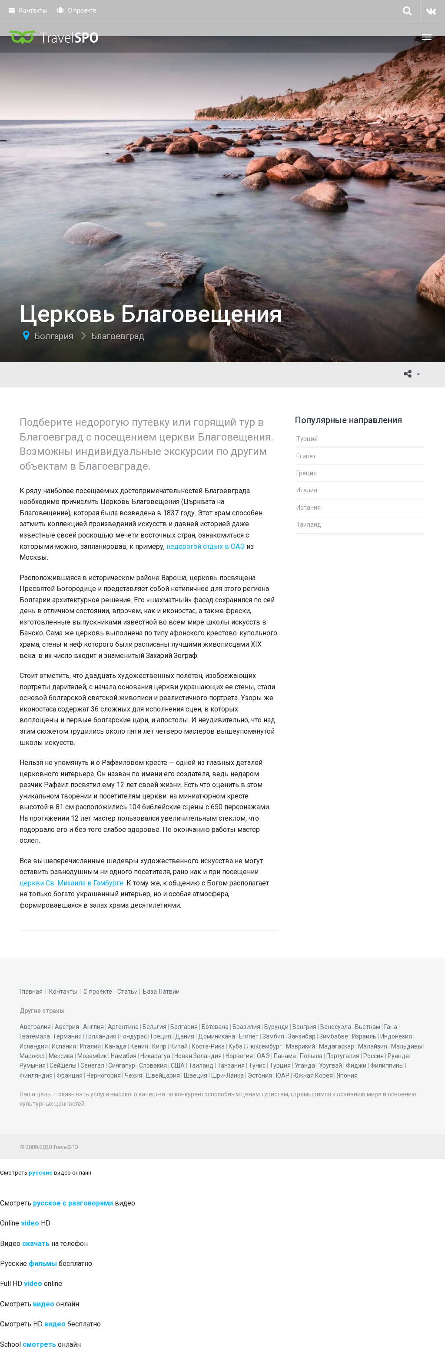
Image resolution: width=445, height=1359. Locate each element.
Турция (307, 438)
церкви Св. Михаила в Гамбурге (71, 883)
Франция (69, 1075)
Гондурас (133, 1036)
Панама (285, 1055)
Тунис (257, 1065)
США (178, 1065)
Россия (373, 1055)
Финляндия (36, 1075)
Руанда (398, 1055)
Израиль (364, 1036)
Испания (308, 507)
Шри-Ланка (227, 1075)
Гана (390, 1026)
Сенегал (92, 1065)
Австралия (35, 1026)
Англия (93, 1026)
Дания (184, 1036)
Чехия (133, 1075)
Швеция (195, 1075)
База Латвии (161, 991)
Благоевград (117, 336)
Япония (347, 1075)
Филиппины (387, 1065)
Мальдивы (406, 1046)
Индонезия (396, 1036)
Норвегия (239, 1055)
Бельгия (154, 1026)
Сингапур (121, 1065)
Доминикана (216, 1036)
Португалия (342, 1055)
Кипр (159, 1046)
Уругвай (330, 1065)
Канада (115, 1046)
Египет (306, 456)
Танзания (231, 1065)
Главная (31, 991)
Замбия (273, 1036)
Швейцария (163, 1075)
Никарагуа (155, 1055)
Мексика (61, 1055)
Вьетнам (367, 1026)
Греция (306, 473)
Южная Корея (313, 1075)
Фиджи (356, 1065)
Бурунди (276, 1026)
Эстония (260, 1075)
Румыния (33, 1065)
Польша (311, 1055)
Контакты (32, 10)
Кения (139, 1046)
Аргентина (123, 1026)
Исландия (34, 1046)
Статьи (127, 991)
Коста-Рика (208, 1046)
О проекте (81, 10)
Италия (306, 490)
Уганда (305, 1065)
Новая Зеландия (198, 1055)
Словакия (153, 1065)
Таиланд (308, 524)
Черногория (103, 1075)
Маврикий (300, 1046)
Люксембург (264, 1046)
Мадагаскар (336, 1046)
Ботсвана (215, 1026)
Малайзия (372, 1046)
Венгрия (304, 1026)
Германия (68, 1036)
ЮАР (282, 1075)
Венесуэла (335, 1026)
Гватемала (35, 1036)
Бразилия (246, 1026)
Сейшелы (63, 1065)
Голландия (101, 1036)
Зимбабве (333, 1036)
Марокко (32, 1055)
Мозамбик (92, 1055)
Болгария (53, 336)
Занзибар (301, 1036)
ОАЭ (263, 1055)
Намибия (123, 1055)
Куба (235, 1046)
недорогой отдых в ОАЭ (205, 546)
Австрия (67, 1026)
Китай (179, 1046)
